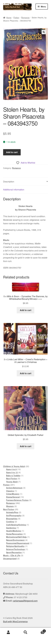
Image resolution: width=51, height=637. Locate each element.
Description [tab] (8, 181)
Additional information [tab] (13, 189)
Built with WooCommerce (15, 621)
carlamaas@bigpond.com (25, 600)
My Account (8, 632)
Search (25, 632)
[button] (44, 32)
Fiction (16, 17)
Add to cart (12, 152)
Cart (39, 630)
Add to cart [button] (25, 310)
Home (8, 17)
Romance (25, 17)
